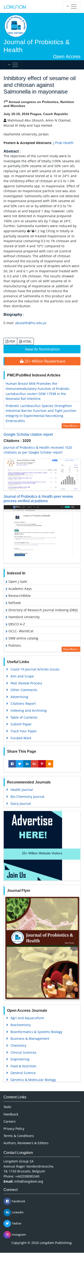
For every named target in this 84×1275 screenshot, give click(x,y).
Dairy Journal (20, 803)
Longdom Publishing (56, 1243)
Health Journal (21, 789)
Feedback (11, 1114)
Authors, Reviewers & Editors (26, 1143)
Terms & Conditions (19, 1136)
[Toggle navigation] (71, 6)
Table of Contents (24, 717)
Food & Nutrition (23, 1066)
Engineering (19, 1059)
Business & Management (29, 1038)
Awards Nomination (42, 349)
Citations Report (23, 703)
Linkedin (17, 1212)
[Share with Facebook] (12, 764)
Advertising (19, 697)
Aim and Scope (22, 676)
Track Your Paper (23, 731)
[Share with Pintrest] (42, 764)
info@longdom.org (28, 1181)
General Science (23, 1073)
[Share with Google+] (34, 764)
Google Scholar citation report (28, 434)
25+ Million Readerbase (44, 361)
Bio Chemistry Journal (27, 796)
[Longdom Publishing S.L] (15, 6)
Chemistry (18, 1045)
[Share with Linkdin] (27, 764)
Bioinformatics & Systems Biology (36, 1032)
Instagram (18, 1234)
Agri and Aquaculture (27, 1018)
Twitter (16, 1223)
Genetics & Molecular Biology (33, 1080)
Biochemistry (20, 1025)
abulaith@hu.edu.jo (30, 323)
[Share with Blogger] (49, 764)
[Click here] (42, 474)
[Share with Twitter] (19, 764)
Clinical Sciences (23, 1052)
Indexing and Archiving (28, 710)
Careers (10, 1121)
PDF (11, 341)
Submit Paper (21, 724)
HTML (27, 341)
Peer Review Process (26, 683)
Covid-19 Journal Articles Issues (35, 669)
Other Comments (23, 690)
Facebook (18, 1201)
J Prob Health (63, 143)
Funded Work (20, 738)
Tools (7, 1107)
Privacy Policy (14, 1128)
